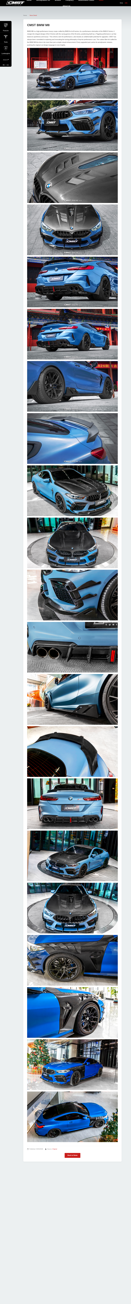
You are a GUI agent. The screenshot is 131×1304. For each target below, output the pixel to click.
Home (25, 15)
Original (54, 1149)
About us (66, 6)
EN (126, 3)
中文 (121, 3)
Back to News (72, 1155)
